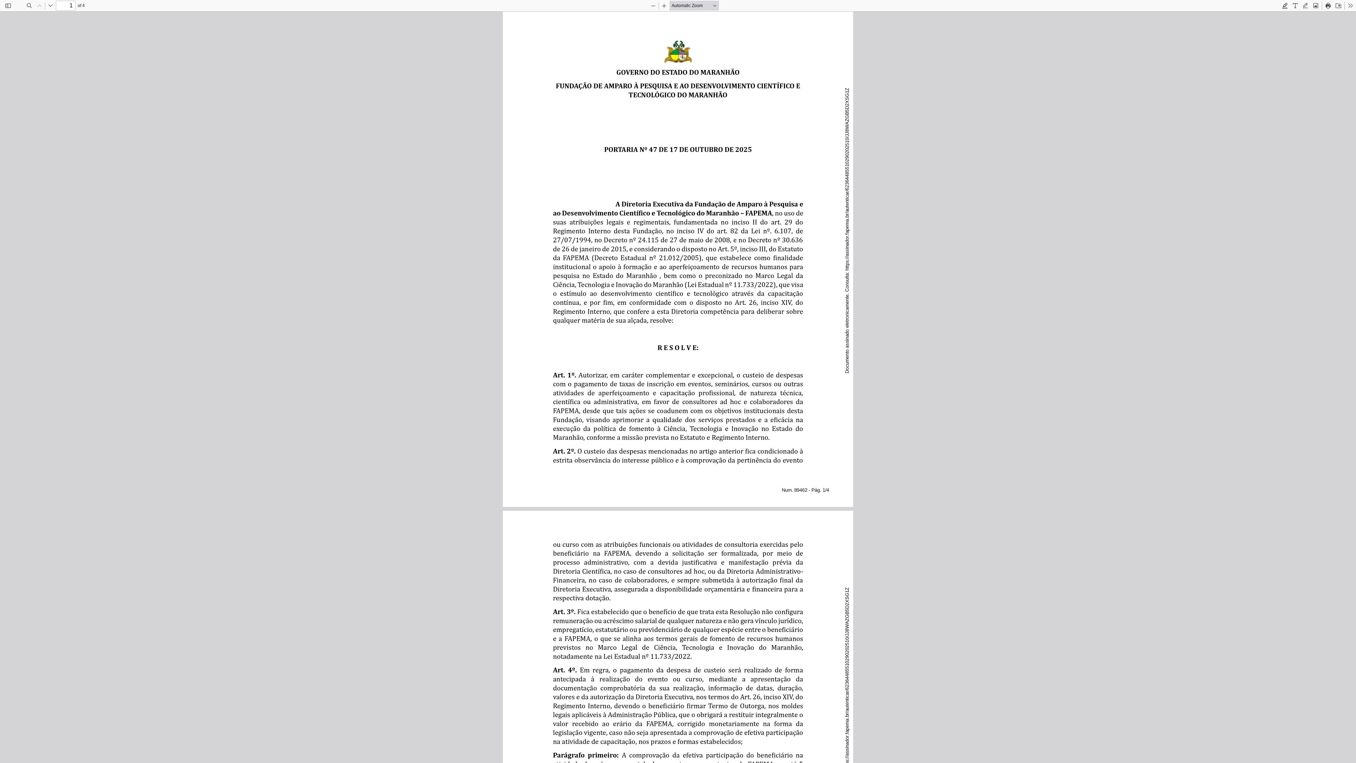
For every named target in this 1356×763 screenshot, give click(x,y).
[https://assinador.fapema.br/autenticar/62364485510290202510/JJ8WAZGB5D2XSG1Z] (847, 188)
